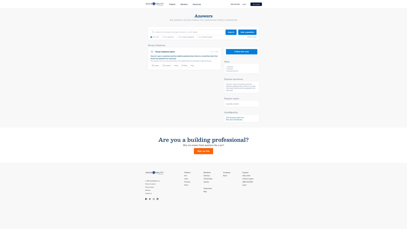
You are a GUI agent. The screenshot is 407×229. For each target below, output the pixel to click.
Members (184, 4)
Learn (186, 178)
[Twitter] (150, 199)
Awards (206, 182)
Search (231, 32)
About (225, 175)
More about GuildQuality (234, 120)
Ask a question (247, 32)
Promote (187, 182)
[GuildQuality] (154, 4)
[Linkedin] (157, 199)
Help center (246, 175)
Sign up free (203, 150)
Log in (244, 4)
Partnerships (208, 178)
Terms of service (150, 184)
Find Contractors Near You (235, 117)
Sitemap (147, 190)
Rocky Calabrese (162, 51)
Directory (207, 175)
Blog (205, 191)
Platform (172, 4)
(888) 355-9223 (235, 4)
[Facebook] (146, 199)
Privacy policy (149, 187)
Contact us (148, 193)
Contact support (247, 178)
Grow (186, 185)
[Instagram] (154, 199)
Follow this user (241, 52)
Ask (185, 175)
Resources (197, 4)
